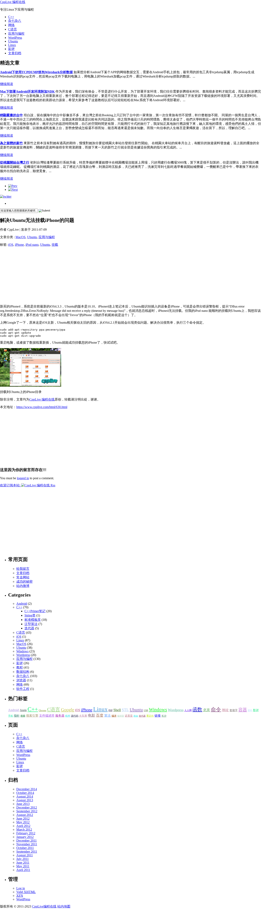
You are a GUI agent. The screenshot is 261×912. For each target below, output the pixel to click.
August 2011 (24, 855)
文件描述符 (46, 715)
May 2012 (23, 822)
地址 (225, 710)
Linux (12, 45)
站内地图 (63, 906)
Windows (22, 651)
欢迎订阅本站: (10, 485)
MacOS (20, 237)
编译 (114, 716)
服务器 (59, 715)
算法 (107, 715)
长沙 (163, 716)
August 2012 (24, 815)
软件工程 (22, 689)
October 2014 (25, 793)
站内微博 (22, 586)
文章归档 (14, 53)
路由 (136, 716)
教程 (19, 667)
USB (146, 710)
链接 (158, 715)
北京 (206, 710)
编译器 (120, 716)
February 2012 (25, 833)
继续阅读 (6, 84)
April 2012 (23, 826)
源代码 (74, 715)
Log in (20, 888)
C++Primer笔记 (34, 611)
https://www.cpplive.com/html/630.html (41, 407)
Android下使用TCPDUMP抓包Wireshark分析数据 (36, 72)
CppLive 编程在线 (12, 2)
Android (21, 603)
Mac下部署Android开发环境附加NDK (27, 91)
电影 (91, 715)
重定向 (150, 716)
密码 (250, 710)
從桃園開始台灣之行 (14, 162)
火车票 (83, 715)
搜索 (22, 715)
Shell (117, 710)
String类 (29, 615)
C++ (11, 17)
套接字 (234, 710)
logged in (23, 478)
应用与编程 (16, 33)
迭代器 (29, 628)
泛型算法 (31, 624)
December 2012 (26, 807)
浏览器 (21, 680)
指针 (17, 715)
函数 (197, 709)
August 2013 (24, 800)
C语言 (12, 29)
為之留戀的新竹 (11, 143)
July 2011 (22, 859)
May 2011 (22, 866)
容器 (242, 709)
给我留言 (22, 568)
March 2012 (24, 829)
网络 (11, 25)
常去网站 (22, 577)
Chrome (42, 710)
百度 (99, 715)
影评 (11, 49)
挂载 (55, 244)
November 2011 (26, 844)
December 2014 (26, 789)
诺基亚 (129, 715)
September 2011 (26, 851)
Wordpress (23, 655)
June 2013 (23, 804)
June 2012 (23, 818)
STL (125, 710)
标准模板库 (32, 619)
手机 (10, 716)
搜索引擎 (32, 715)
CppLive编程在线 (44, 906)
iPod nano (32, 244)
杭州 (67, 716)
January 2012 (25, 837)
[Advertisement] (30, 275)
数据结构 (22, 671)
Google (67, 709)
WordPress (15, 37)
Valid (26, 892)
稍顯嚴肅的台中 (11, 115)
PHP (110, 710)
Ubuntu (13, 41)
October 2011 (25, 848)
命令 (216, 709)
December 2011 (26, 840)
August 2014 (24, 796)
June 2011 (22, 862)
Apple (23, 710)
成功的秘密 (24, 581)
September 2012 (26, 811)
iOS (10, 244)
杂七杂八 (14, 20)
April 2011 (23, 870)
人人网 (188, 710)
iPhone (19, 244)
